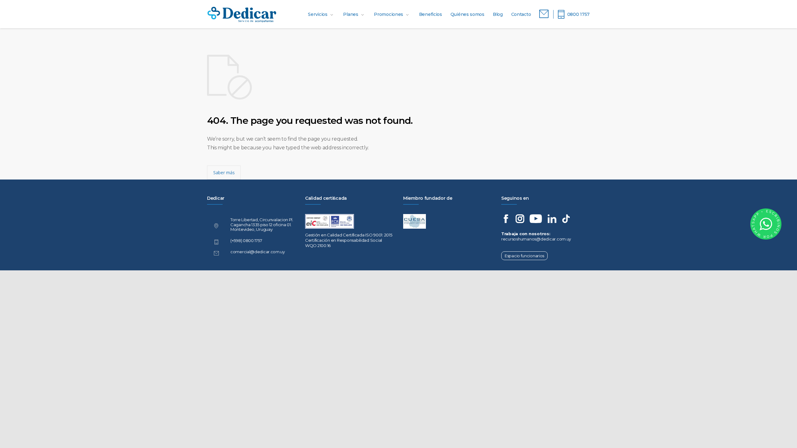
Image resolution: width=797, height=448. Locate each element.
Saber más (223, 172)
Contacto (521, 14)
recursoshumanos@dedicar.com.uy (536, 238)
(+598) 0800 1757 (246, 240)
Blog (498, 14)
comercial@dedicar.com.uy (257, 251)
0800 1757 (578, 14)
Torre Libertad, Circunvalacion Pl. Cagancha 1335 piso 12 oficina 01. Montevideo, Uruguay (261, 224)
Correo (544, 14)
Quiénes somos (467, 14)
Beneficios (430, 14)
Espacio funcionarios (524, 255)
